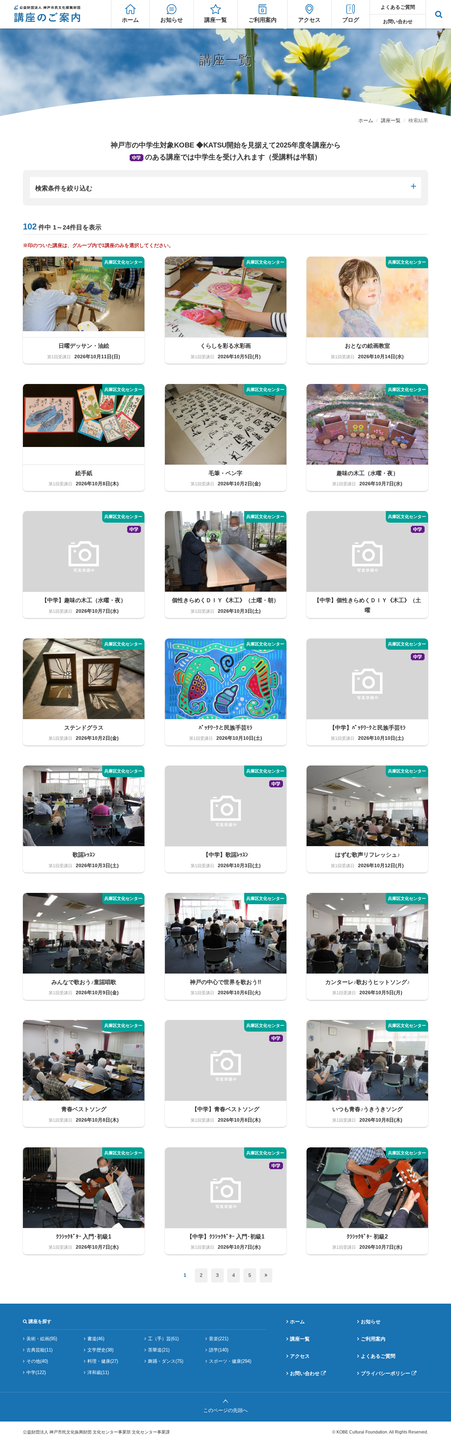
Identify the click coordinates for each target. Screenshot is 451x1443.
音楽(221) (218, 1338)
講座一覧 (215, 20)
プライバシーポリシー (385, 1373)
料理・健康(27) (102, 1361)
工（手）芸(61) (163, 1338)
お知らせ (171, 20)
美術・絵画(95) (41, 1338)
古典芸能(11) (39, 1350)
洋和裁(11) (98, 1372)
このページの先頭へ (225, 1410)
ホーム (130, 20)
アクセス (309, 20)
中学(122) (36, 1372)
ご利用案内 (262, 20)
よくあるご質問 (398, 7)
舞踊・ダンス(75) (165, 1361)
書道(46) (95, 1338)
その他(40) (37, 1361)
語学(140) (218, 1350)
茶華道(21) (158, 1350)
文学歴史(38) (100, 1350)
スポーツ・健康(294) (230, 1361)
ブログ (350, 20)
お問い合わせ (398, 21)
